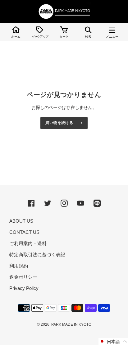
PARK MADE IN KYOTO (71, 324)
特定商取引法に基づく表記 (37, 254)
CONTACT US (24, 232)
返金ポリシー (23, 277)
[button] (113, 341)
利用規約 (18, 265)
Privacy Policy (24, 288)
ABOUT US (21, 221)
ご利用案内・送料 (28, 243)
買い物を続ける (59, 123)
